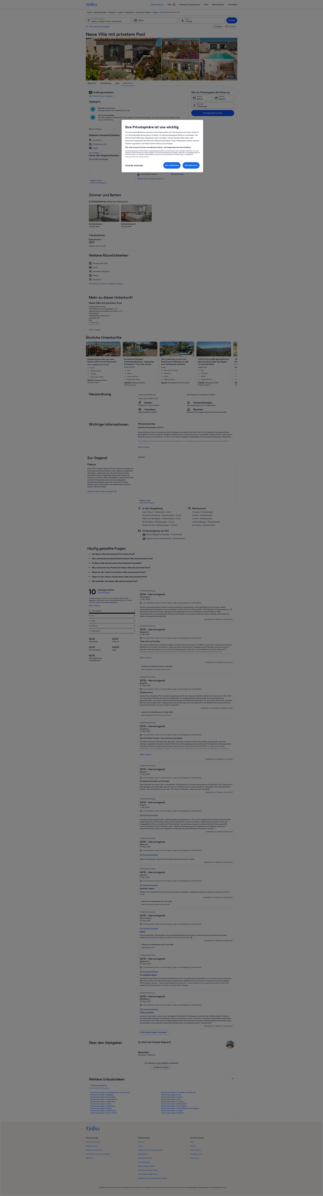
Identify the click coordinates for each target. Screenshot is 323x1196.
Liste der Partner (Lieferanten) (137, 157)
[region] (162, 146)
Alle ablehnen (172, 165)
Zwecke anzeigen (134, 165)
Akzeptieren (191, 165)
